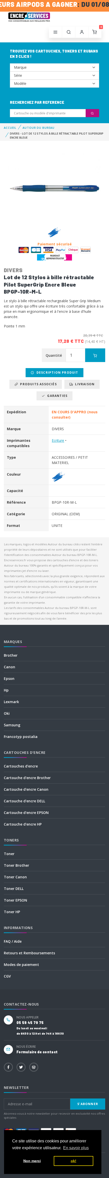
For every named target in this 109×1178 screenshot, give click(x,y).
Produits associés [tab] (37, 384)
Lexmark (11, 701)
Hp (6, 690)
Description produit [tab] (56, 372)
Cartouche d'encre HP (23, 824)
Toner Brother (16, 865)
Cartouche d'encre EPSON (26, 812)
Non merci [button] (32, 1161)
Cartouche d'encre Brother (27, 777)
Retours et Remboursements (29, 953)
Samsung (12, 725)
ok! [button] (73, 1161)
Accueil (10, 128)
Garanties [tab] (56, 396)
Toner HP (12, 911)
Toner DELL (14, 888)
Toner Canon (15, 877)
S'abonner (87, 1104)
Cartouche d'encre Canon (26, 789)
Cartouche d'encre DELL (24, 801)
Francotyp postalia (21, 736)
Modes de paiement (21, 964)
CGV (7, 976)
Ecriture (58, 440)
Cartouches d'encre (21, 766)
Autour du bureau (39, 128)
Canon (9, 666)
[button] (68, 32)
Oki (7, 713)
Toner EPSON (15, 900)
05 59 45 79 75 (30, 1022)
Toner (9, 853)
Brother (10, 655)
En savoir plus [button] (76, 1148)
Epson (9, 678)
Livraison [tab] (84, 384)
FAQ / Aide (13, 941)
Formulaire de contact (37, 1052)
